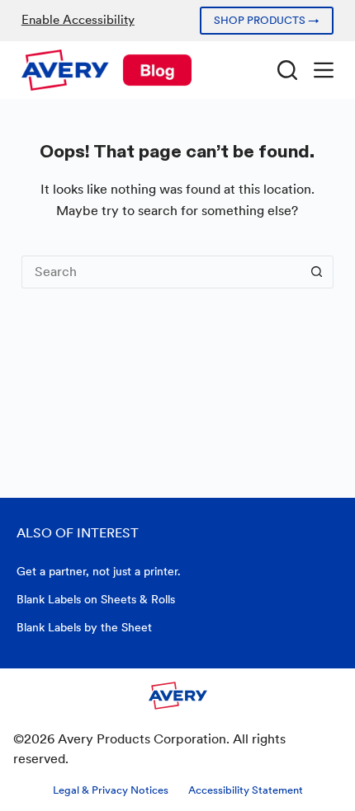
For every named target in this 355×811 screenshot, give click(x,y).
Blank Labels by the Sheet (84, 627)
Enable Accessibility (78, 19)
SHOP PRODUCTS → (267, 20)
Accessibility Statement (245, 790)
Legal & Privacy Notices (110, 790)
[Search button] (317, 271)
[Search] (287, 70)
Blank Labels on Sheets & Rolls (96, 599)
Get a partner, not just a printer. (99, 571)
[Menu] (324, 70)
